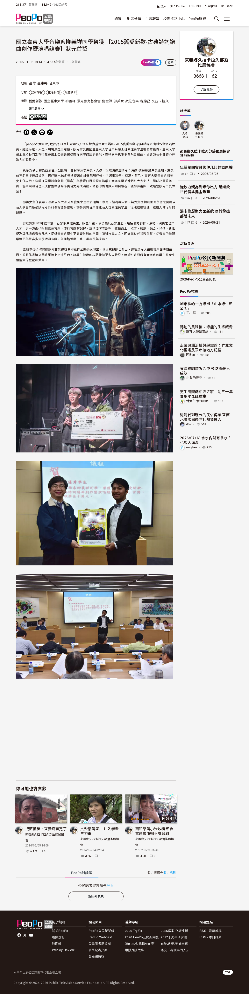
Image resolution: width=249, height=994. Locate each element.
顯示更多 (35, 108)
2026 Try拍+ (134, 930)
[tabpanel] (96, 885)
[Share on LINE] (42, 132)
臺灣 (32, 83)
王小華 (191, 313)
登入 (163, 6)
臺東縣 (42, 83)
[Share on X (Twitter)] (34, 132)
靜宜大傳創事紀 (197, 331)
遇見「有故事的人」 (175, 950)
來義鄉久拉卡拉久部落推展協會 (206, 62)
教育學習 (37, 92)
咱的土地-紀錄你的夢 (140, 943)
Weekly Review (63, 950)
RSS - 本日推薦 (210, 937)
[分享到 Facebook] (26, 132)
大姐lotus (185, 135)
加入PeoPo (177, 6)
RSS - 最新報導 (210, 930)
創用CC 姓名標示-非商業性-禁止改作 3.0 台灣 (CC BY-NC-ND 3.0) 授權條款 (38, 117)
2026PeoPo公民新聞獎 (198, 279)
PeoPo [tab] (81, 873)
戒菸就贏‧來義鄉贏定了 (46, 828)
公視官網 (211, 6)
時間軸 (56, 943)
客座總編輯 (96, 956)
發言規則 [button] (169, 873)
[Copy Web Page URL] (50, 132)
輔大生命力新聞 (197, 401)
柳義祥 (70, 101)
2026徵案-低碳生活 (174, 930)
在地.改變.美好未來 (174, 943)
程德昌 (145, 101)
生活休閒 (54, 92)
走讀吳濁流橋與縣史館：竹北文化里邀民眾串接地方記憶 (206, 347)
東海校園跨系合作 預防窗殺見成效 (205, 371)
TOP (228, 972)
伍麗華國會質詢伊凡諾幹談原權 (206, 167)
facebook (19, 935)
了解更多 (206, 89)
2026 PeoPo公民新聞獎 (142, 937)
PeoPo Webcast (100, 937)
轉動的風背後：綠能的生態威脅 (206, 326)
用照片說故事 (134, 950)
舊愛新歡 (35, 101)
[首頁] (34, 19)
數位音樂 (132, 101)
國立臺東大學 (54, 101)
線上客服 (227, 6)
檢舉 (171, 62)
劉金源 (107, 101)
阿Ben (190, 355)
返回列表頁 (96, 896)
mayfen (191, 447)
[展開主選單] (227, 19)
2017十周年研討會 (174, 937)
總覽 (118, 19)
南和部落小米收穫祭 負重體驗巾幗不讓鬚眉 (154, 831)
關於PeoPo (60, 930)
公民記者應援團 (100, 943)
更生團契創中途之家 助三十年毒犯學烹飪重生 (206, 394)
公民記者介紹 (98, 950)
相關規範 (58, 937)
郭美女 (119, 101)
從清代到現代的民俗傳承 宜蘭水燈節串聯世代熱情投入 (205, 417)
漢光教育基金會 (89, 101)
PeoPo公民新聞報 (101, 930)
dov (188, 424)
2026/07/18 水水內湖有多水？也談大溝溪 (205, 440)
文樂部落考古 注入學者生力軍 (99, 831)
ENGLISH (195, 6)
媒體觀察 (71, 92)
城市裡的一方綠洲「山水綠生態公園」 (206, 306)
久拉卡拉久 (160, 101)
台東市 (54, 83)
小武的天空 (194, 378)
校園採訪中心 (174, 19)
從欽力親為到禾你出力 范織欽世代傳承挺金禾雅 (205, 189)
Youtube (31, 935)
